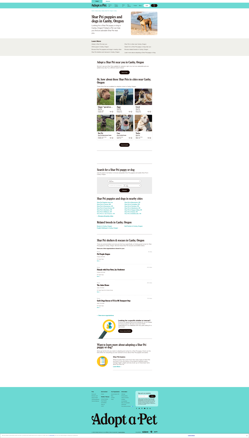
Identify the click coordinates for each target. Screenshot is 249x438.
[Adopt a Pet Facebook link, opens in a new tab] (136, 408)
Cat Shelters (103, 402)
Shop (140, 5)
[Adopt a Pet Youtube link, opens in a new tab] (145, 408)
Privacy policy (124, 395)
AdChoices (123, 404)
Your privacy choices (126, 406)
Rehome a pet (95, 395)
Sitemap (123, 394)
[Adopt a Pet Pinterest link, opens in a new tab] (142, 408)
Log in (102, 406)
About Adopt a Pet (115, 394)
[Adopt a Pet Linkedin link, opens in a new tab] (150, 408)
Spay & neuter (95, 397)
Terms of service (125, 397)
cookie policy (52, 435)
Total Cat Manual (95, 401)
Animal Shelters (104, 399)
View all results (124, 145)
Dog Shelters (104, 400)
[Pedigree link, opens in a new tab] (151, 432)
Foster (135, 5)
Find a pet (94, 394)
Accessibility (124, 401)
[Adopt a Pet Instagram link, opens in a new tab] (147, 408)
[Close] (246, 435)
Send (152, 396)
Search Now (124, 72)
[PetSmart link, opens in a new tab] (145, 432)
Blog (112, 395)
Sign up (154, 5)
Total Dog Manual (95, 399)
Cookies (123, 399)
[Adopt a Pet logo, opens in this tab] (124, 421)
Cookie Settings (121, 432)
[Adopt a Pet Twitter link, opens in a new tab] (139, 408)
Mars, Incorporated (125, 402)
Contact (113, 397)
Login (147, 5)
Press (112, 399)
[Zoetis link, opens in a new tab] (155, 431)
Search (124, 190)
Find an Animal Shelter (125, 331)
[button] (110, 111)
